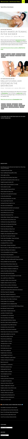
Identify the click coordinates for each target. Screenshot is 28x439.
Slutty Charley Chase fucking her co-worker (9, 184)
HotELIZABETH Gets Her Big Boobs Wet (9, 303)
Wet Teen (12, 78)
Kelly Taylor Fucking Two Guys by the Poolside (10, 256)
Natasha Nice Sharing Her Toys (7, 214)
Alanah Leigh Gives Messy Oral (7, 191)
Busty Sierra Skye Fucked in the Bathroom (9, 322)
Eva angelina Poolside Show (6, 380)
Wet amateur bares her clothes (7, 390)
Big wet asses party (4, 362)
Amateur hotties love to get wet (7, 392)
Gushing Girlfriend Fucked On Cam (8, 203)
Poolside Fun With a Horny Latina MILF (9, 280)
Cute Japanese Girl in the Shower (7, 315)
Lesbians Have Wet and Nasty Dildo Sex (9, 271)
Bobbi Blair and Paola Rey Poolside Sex (8, 329)
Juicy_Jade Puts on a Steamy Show (7, 278)
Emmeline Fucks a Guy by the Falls (7, 327)
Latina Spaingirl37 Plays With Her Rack (8, 324)
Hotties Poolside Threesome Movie (8, 189)
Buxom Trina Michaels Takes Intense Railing (9, 412)
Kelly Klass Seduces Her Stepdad (7, 317)
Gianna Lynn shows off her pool (7, 383)
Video (3, 36)
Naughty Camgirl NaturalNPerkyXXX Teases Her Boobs (12, 259)
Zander (16, 36)
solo (24, 55)
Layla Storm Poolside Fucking (7, 313)
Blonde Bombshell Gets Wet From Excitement (10, 207)
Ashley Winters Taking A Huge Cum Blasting (9, 217)
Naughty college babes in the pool (7, 385)
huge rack (12, 55)
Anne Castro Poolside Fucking (7, 226)
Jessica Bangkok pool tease (6, 373)
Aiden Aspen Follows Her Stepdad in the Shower (10, 296)
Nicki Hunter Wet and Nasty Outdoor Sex (9, 264)
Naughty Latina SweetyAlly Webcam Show (9, 233)
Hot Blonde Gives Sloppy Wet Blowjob (8, 221)
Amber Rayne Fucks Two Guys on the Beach (9, 331)
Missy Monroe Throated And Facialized (8, 193)
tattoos (22, 107)
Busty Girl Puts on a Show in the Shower (9, 285)
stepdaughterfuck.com (13, 107)
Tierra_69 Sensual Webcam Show (7, 240)
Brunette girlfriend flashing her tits (8, 394)
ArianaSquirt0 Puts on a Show (7, 242)
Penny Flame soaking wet (6, 350)
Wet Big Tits (9, 29)
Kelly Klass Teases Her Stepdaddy (7, 292)
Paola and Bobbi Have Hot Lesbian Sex (8, 261)
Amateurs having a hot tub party (7, 359)
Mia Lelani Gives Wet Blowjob (7, 205)
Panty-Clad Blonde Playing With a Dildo (9, 172)
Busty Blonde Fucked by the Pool (7, 308)
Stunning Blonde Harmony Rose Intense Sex (9, 409)
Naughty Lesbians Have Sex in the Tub (8, 282)
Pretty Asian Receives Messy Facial (8, 228)
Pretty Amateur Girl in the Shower (7, 301)
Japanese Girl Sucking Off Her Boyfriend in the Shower (12, 289)
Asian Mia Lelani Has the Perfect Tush (8, 219)
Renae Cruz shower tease (6, 399)
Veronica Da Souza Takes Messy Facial (8, 414)
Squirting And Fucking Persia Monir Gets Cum (10, 179)
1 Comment (22, 36)
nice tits (15, 105)
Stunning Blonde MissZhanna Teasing (8, 320)
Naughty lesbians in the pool (6, 341)
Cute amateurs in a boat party (7, 364)
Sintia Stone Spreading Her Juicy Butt (8, 198)
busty (3, 55)
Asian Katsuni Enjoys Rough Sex (7, 254)
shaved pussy (18, 55)
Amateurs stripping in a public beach (8, 357)
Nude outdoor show (5, 376)
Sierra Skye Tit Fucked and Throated (8, 235)
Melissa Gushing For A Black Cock (7, 231)
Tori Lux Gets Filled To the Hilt (7, 200)
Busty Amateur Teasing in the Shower (14, 32)
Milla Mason (9, 105)
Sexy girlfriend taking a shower (7, 336)
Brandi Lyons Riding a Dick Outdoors (8, 249)
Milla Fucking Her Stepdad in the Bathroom (11, 83)
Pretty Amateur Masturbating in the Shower (9, 287)
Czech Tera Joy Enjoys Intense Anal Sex (8, 416)
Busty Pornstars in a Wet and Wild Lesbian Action (11, 247)
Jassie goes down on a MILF (6, 343)
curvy (7, 55)
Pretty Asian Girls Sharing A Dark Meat (8, 224)
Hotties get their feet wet (6, 369)
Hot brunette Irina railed (6, 186)
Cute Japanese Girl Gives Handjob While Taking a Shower (12, 306)
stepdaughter (4, 107)
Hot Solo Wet (3, 29)
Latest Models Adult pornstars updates (12, 404)
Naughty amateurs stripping (6, 371)
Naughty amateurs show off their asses (8, 387)
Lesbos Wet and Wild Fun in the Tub (8, 334)
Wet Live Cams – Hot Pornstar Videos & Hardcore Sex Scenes (11, 1)
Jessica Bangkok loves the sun (7, 355)
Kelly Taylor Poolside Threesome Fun (8, 294)
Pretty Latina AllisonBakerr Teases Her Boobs (10, 238)
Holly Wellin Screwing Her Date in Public (9, 407)
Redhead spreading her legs (6, 366)
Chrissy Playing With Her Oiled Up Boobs (9, 252)
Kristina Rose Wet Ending (6, 196)
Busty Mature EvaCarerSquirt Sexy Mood (9, 177)
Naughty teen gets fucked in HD (7, 182)
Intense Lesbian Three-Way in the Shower (9, 299)
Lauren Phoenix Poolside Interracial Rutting (9, 266)
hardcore (4, 105)
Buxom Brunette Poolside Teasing (7, 273)
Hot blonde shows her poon (6, 348)
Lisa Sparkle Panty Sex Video (6, 170)
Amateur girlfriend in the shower (7, 378)
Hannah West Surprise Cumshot (7, 212)
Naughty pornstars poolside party (7, 397)
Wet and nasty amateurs (5, 345)
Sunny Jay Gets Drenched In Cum (7, 210)
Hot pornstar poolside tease (6, 338)
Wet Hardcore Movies (5, 78)
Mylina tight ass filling (5, 175)
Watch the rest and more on (11, 99)
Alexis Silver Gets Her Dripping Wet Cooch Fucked (11, 275)
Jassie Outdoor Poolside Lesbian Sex (8, 310)
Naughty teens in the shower (6, 352)
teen (3, 108)
